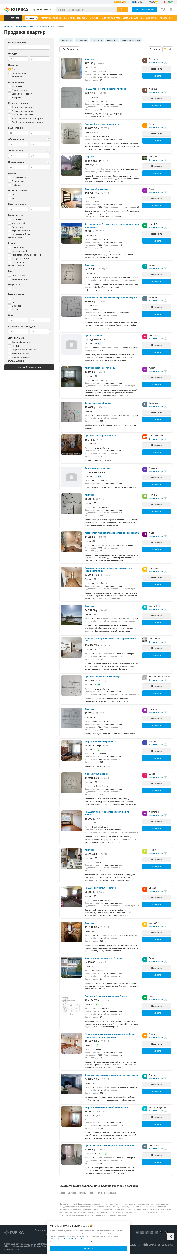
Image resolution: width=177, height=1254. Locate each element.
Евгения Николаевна (159, 676)
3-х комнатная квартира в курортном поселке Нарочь (111, 1075)
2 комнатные (66, 40)
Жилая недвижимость (39, 26)
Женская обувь (149, 18)
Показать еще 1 (16, 238)
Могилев (111, 1193)
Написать (156, 76)
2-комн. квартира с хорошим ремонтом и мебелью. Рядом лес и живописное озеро (110, 1035)
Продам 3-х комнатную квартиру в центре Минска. (110, 1145)
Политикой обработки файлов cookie (66, 1238)
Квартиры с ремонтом (131, 40)
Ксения (152, 850)
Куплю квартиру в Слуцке (97, 468)
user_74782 (154, 224)
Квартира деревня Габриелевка (100, 741)
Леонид (153, 89)
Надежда (153, 568)
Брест (62, 1193)
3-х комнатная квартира (96, 774)
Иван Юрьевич (156, 435)
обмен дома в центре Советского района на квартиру (111, 297)
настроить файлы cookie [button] (83, 1242)
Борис (152, 958)
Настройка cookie (11, 1250)
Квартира (89, 59)
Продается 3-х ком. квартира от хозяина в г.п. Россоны (107, 813)
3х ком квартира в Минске (98, 403)
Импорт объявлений (51, 18)
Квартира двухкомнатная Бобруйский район (106, 1107)
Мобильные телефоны (75, 18)
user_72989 (154, 923)
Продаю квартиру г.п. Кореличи (100, 888)
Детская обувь (130, 18)
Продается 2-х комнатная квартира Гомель (106, 996)
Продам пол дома (93, 335)
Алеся (152, 189)
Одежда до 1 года (111, 18)
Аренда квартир (168, 18)
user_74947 (154, 156)
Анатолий (154, 812)
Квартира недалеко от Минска (100, 368)
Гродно (92, 1193)
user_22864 (154, 1145)
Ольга (152, 1034)
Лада (151, 533)
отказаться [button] (64, 1242)
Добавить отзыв (156, 63)
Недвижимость (21, 26)
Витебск (72, 1193)
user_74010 (154, 638)
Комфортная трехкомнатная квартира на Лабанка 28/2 (112, 533)
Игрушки (94, 18)
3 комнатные (81, 40)
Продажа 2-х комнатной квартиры (102, 124)
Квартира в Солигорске (96, 189)
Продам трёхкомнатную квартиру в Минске (106, 89)
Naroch (152, 1075)
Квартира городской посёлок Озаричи (103, 958)
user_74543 (154, 335)
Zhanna (152, 888)
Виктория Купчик (157, 1107)
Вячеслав (153, 59)
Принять (88, 1248)
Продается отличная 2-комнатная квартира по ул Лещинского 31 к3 (109, 569)
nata (151, 996)
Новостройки (112, 40)
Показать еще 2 (16, 266)
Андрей (152, 741)
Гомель (82, 1193)
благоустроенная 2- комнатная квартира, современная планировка (112, 225)
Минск (101, 1193)
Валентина (154, 403)
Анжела (153, 468)
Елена (152, 124)
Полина (153, 495)
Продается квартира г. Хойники (100, 435)
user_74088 (154, 606)
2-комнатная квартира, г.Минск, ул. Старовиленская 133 (110, 640)
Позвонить (156, 69)
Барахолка (8, 26)
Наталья (153, 709)
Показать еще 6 (16, 360)
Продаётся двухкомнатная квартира (102, 676)
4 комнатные (96, 40)
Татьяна (153, 297)
